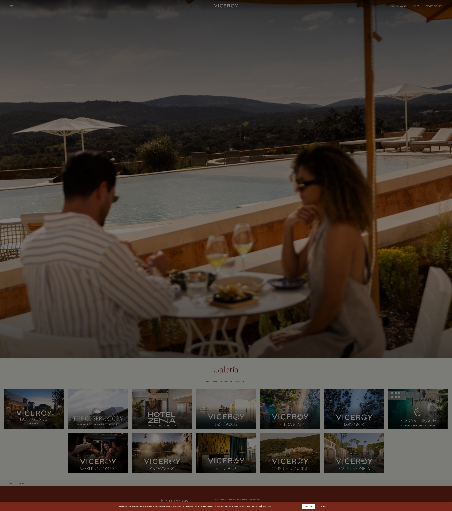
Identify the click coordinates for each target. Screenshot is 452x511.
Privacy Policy (266, 506)
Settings (322, 506)
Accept (308, 506)
